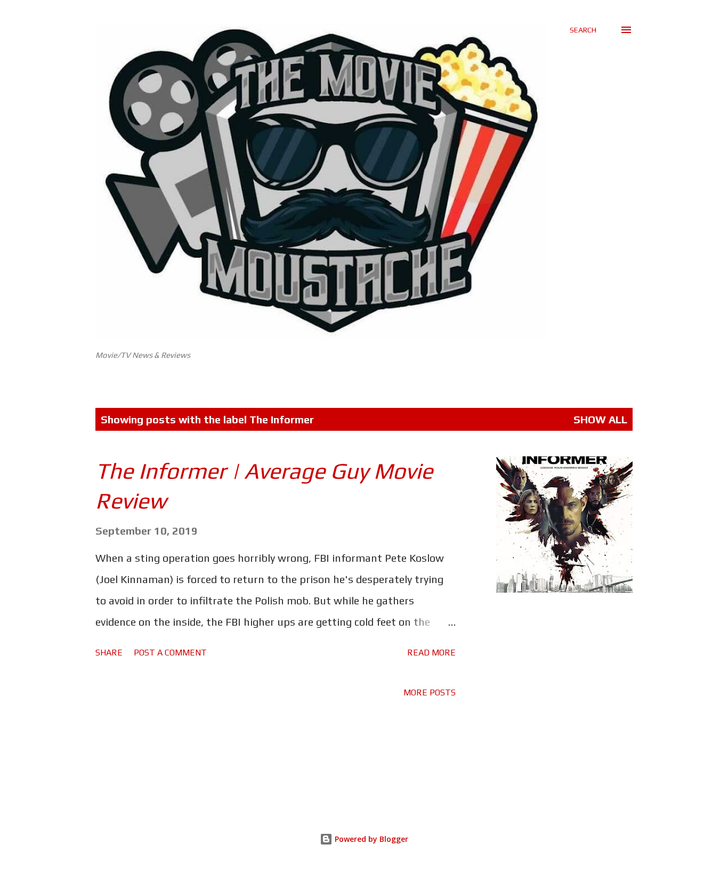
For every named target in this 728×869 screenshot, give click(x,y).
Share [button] (109, 652)
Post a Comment (170, 652)
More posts (429, 692)
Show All (600, 419)
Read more (431, 652)
